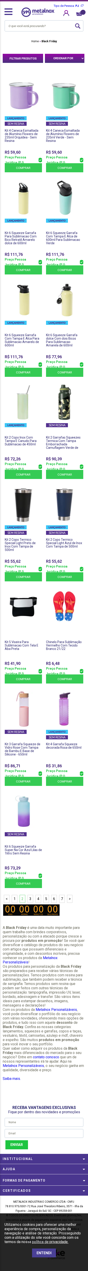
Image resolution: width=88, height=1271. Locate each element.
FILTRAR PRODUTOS (23, 58)
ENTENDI (44, 1253)
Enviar (16, 1145)
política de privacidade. (50, 1242)
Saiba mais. (12, 1078)
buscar (77, 26)
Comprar (23, 168)
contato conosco (46, 1057)
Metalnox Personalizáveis (56, 1009)
